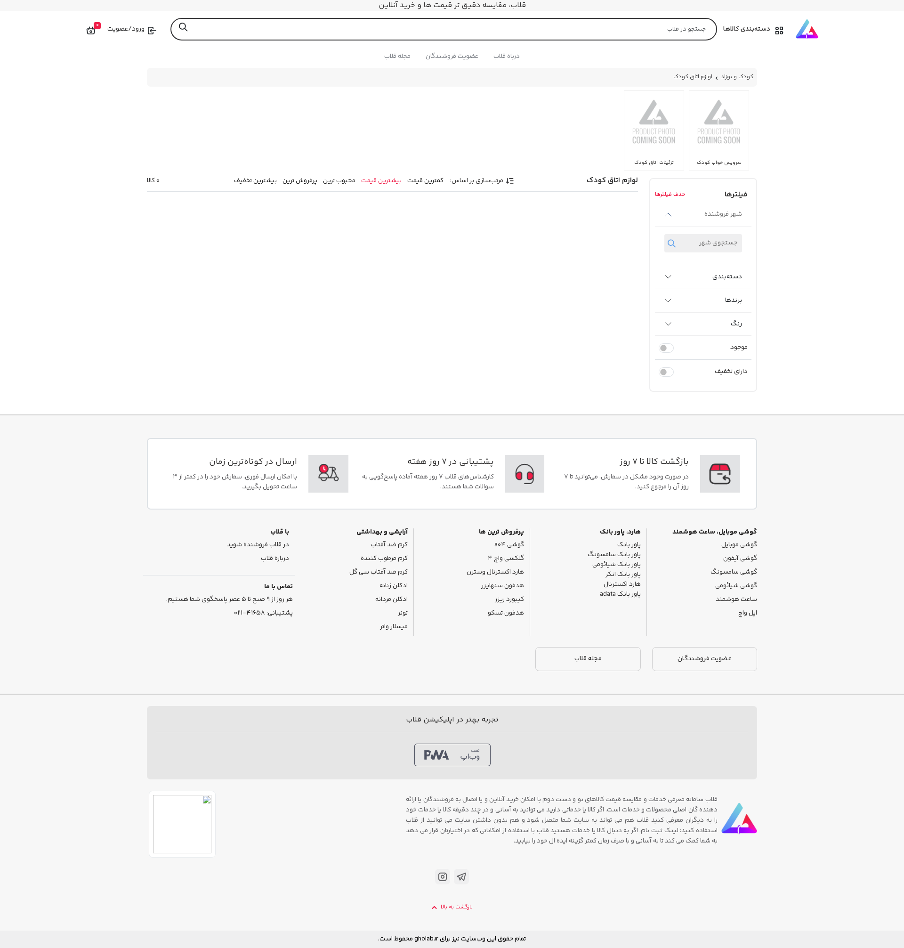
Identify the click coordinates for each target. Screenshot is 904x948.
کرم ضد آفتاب (389, 545)
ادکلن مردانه (391, 600)
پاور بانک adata (620, 595)
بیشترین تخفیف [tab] (255, 181)
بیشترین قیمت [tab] (381, 181)
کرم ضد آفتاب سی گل (378, 572)
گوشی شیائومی (736, 586)
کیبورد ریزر (509, 600)
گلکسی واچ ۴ (506, 559)
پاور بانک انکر (623, 575)
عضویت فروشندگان (452, 56)
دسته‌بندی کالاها (746, 29)
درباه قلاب (506, 56)
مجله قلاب (397, 56)
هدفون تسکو (506, 613)
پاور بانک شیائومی (616, 565)
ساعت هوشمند (736, 600)
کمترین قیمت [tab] (425, 181)
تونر (403, 613)
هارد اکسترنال (622, 585)
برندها (733, 300)
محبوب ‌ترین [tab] (339, 181)
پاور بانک (629, 545)
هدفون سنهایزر (502, 586)
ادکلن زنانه (393, 586)
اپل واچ (747, 613)
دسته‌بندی (727, 277)
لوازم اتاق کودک (692, 77)
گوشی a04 (509, 545)
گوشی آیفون (740, 559)
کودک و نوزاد (737, 77)
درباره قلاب (275, 559)
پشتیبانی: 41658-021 (263, 613)
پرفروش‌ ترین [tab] (299, 181)
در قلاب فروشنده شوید (258, 545)
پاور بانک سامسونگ (614, 555)
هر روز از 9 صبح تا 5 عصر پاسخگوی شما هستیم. (229, 600)
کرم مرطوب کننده (384, 559)
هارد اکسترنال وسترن (495, 572)
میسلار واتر (394, 627)
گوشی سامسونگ (733, 572)
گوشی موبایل (739, 545)
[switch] (666, 348)
